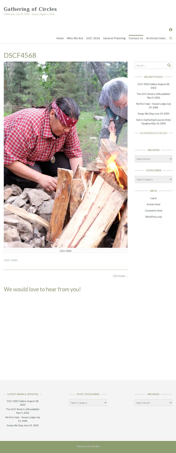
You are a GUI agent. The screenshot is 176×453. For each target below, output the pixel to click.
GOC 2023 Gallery (147, 84)
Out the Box (93, 446)
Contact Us (136, 38)
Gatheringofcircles (153, 133)
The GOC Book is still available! (153, 93)
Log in (153, 198)
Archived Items (156, 38)
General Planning (114, 38)
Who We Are (75, 38)
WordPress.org (153, 216)
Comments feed (153, 210)
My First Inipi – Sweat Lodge (151, 103)
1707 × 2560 (10, 260)
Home (60, 38)
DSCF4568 (120, 276)
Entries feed (153, 204)
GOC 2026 (93, 38)
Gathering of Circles (30, 9)
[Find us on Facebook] (170, 30)
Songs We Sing (146, 113)
